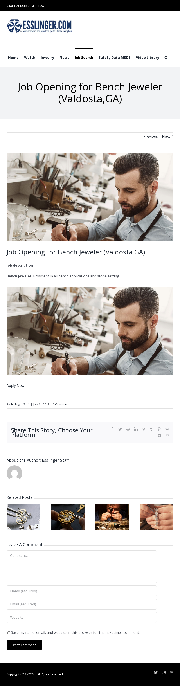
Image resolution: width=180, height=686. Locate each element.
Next (166, 136)
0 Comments (61, 404)
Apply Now (15, 385)
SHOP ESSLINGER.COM (20, 6)
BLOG (40, 6)
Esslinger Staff (20, 404)
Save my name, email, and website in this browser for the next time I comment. (75, 632)
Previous (150, 136)
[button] (166, 57)
